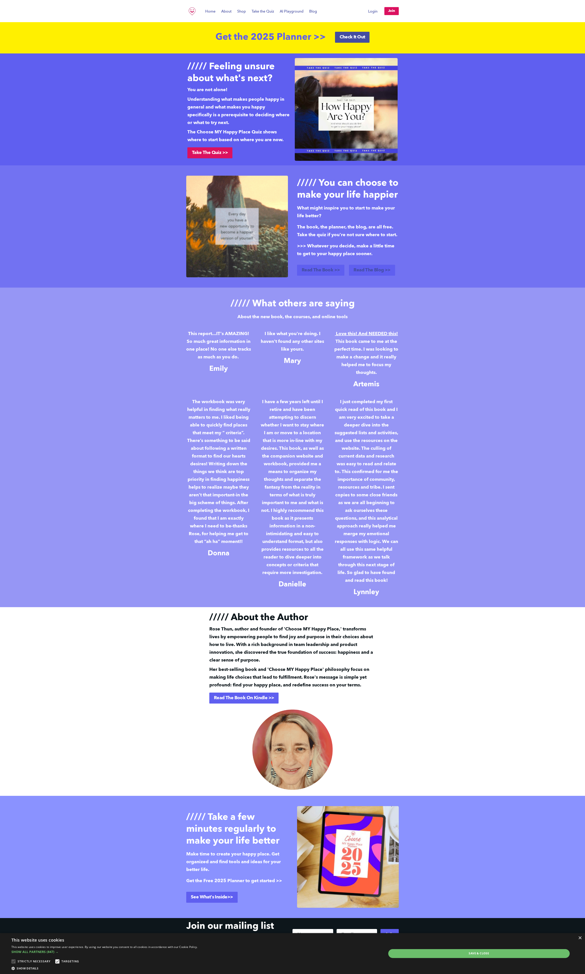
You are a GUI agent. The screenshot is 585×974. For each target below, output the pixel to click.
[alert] (292, 953)
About (226, 11)
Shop (241, 11)
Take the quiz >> (210, 153)
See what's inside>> (212, 897)
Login (373, 11)
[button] (104, 951)
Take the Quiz (263, 11)
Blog (313, 11)
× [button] (580, 938)
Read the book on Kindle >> (244, 698)
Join (391, 11)
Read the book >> (321, 270)
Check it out (352, 37)
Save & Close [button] (479, 953)
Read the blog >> (372, 270)
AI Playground (291, 11)
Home (210, 11)
